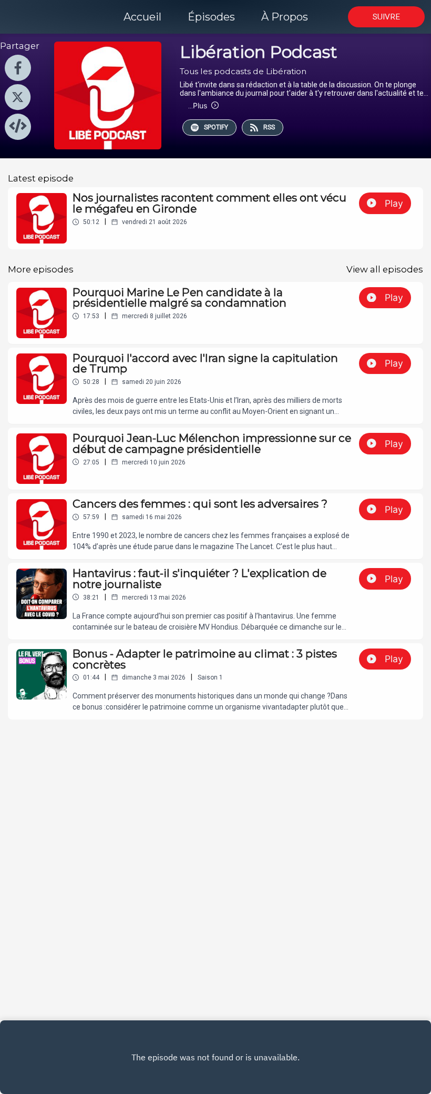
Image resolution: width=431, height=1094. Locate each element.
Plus (197, 105)
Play (394, 203)
